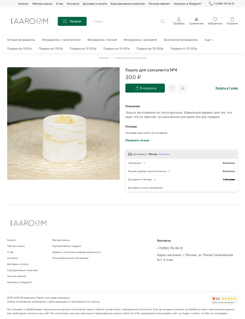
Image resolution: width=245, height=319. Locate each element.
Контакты (73, 3)
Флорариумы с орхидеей (140, 39)
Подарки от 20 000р (183, 48)
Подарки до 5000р (19, 48)
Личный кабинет (159, 3)
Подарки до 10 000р (83, 48)
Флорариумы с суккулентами (61, 39)
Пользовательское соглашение (70, 258)
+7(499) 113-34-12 (224, 3)
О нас (59, 3)
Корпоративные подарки (66, 246)
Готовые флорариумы (21, 39)
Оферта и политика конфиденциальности (76, 252)
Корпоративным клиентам (127, 3)
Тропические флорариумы (180, 39)
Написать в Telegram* (188, 3)
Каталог (23, 3)
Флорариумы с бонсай (102, 39)
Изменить (164, 154)
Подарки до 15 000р (116, 48)
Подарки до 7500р (51, 48)
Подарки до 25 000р (149, 48)
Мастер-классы (42, 3)
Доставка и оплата (95, 3)
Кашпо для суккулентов (130, 58)
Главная (104, 58)
